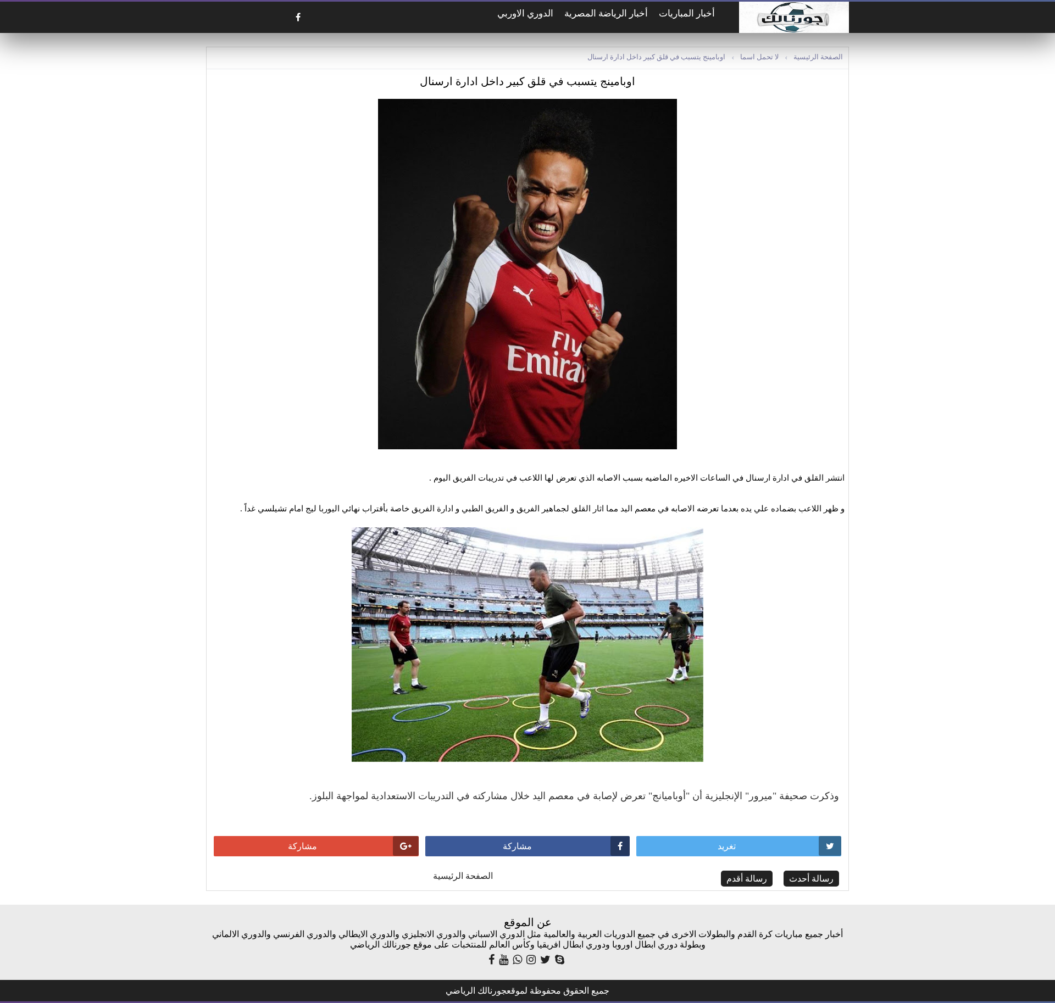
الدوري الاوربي (525, 13)
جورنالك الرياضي (476, 990)
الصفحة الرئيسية (818, 57)
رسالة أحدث (811, 878)
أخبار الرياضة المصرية (606, 13)
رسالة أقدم (746, 878)
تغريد (727, 846)
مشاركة (517, 846)
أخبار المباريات (687, 13)
